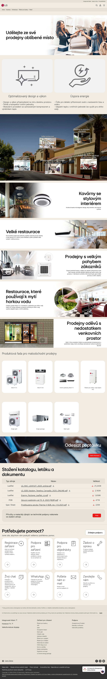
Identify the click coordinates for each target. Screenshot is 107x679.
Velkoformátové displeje (10, 627)
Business (8, 9)
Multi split (40, 632)
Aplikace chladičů (42, 636)
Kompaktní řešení (42, 630)
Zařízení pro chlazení (44, 620)
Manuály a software (77, 625)
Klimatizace (15, 9)
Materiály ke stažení (42, 643)
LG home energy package (44, 653)
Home (3, 9)
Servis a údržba (41, 647)
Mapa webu (5, 667)
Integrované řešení (87, 1)
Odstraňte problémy (77, 627)
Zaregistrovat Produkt (78, 623)
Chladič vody (40, 634)
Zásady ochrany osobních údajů (19, 667)
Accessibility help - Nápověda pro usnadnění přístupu (55, 667)
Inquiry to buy (95, 1)
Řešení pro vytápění (42, 638)
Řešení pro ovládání (42, 640)
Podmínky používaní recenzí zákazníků (12, 670)
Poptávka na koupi (42, 651)
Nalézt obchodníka (42, 649)
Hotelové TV (6, 624)
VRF (38, 625)
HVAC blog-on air (42, 645)
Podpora (75, 620)
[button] (37, 486)
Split (38, 627)
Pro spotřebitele (102, 1)
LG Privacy (28, 670)
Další (100, 613)
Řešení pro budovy (23, 9)
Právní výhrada (34, 667)
